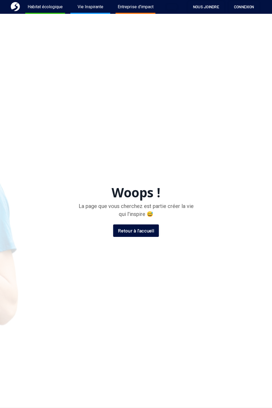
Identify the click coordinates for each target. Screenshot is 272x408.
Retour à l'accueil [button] (136, 230)
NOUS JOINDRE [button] (206, 7)
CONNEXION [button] (244, 7)
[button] (172, 7)
